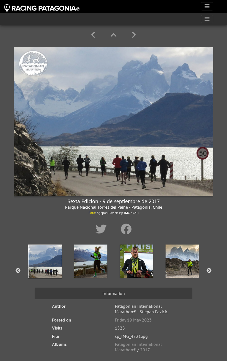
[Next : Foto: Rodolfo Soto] (134, 34)
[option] (45, 270)
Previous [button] (18, 271)
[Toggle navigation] (207, 6)
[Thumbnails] (114, 34)
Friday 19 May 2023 (133, 320)
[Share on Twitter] (102, 229)
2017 (145, 349)
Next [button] (209, 271)
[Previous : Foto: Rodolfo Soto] (94, 34)
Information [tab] (113, 293)
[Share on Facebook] (126, 229)
